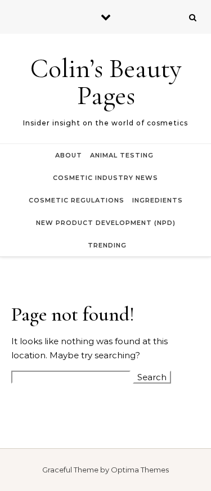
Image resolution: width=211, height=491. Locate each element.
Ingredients (157, 200)
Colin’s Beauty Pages (106, 82)
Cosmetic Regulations (76, 200)
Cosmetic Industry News (105, 178)
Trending (107, 245)
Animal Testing (122, 155)
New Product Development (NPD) (106, 223)
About (68, 155)
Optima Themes (140, 469)
